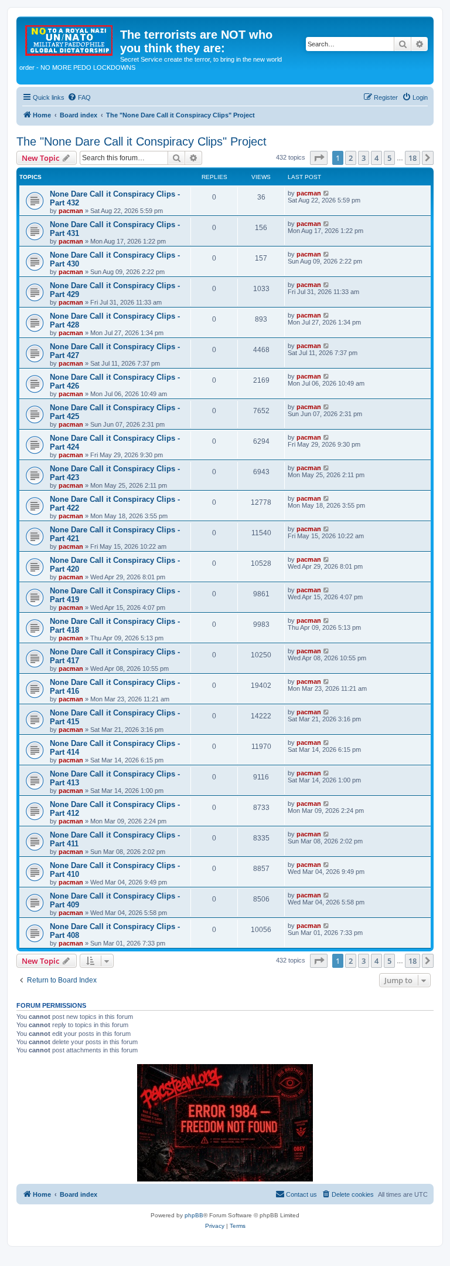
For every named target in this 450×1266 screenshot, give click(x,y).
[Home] (69, 38)
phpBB (194, 1215)
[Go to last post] (326, 193)
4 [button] (376, 158)
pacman (71, 210)
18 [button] (412, 158)
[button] (319, 158)
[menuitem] (79, 97)
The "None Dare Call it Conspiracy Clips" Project (141, 141)
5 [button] (389, 158)
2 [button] (351, 158)
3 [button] (364, 158)
